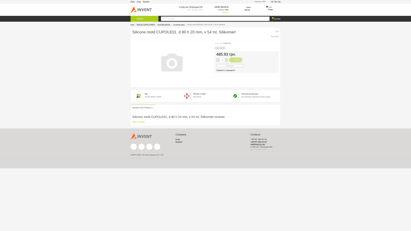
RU (276, 1)
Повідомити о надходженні (225, 70)
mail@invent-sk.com (257, 144)
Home (133, 1)
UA (279, 1)
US (272, 1)
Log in (248, 7)
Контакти (146, 1)
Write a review (138, 122)
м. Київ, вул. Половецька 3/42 (191, 7)
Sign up (247, 10)
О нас (139, 1)
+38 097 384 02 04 (221, 7)
